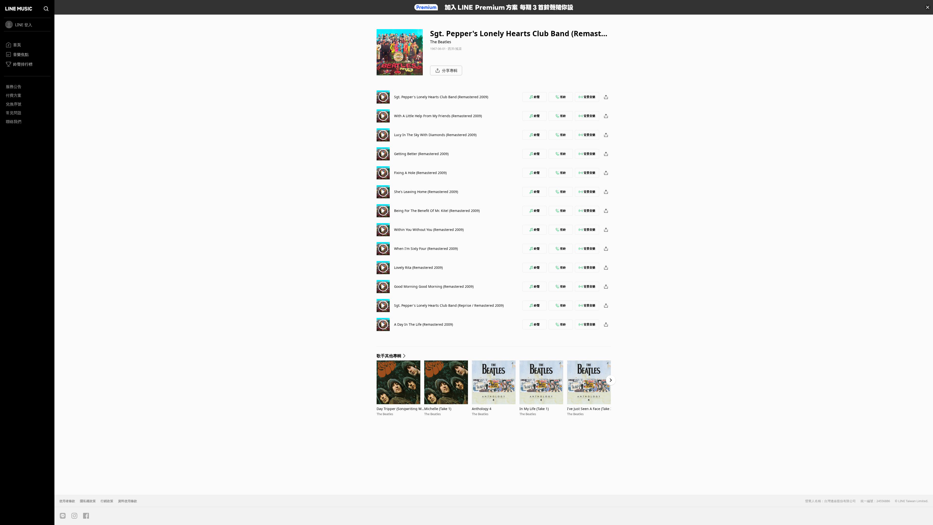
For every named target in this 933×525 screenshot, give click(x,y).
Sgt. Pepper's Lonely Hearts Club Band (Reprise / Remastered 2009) (449, 305)
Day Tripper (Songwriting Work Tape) (400, 409)
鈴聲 (537, 97)
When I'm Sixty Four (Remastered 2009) (426, 248)
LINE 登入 (23, 24)
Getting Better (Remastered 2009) (421, 153)
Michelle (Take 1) (437, 409)
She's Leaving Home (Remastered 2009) (426, 191)
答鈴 (563, 97)
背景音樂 (589, 97)
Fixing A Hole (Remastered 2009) (420, 172)
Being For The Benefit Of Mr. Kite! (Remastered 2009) (437, 210)
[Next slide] (611, 380)
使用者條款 (67, 501)
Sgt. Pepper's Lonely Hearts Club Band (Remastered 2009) (441, 97)
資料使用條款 (127, 501)
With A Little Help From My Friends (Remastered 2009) (438, 116)
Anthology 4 (481, 409)
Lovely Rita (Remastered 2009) (418, 267)
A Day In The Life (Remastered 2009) (423, 324)
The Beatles (440, 41)
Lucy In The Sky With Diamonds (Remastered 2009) (435, 134)
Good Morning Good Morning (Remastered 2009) (434, 286)
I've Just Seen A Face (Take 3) (590, 409)
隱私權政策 (88, 501)
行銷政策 (107, 501)
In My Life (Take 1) (534, 409)
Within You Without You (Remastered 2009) (429, 229)
